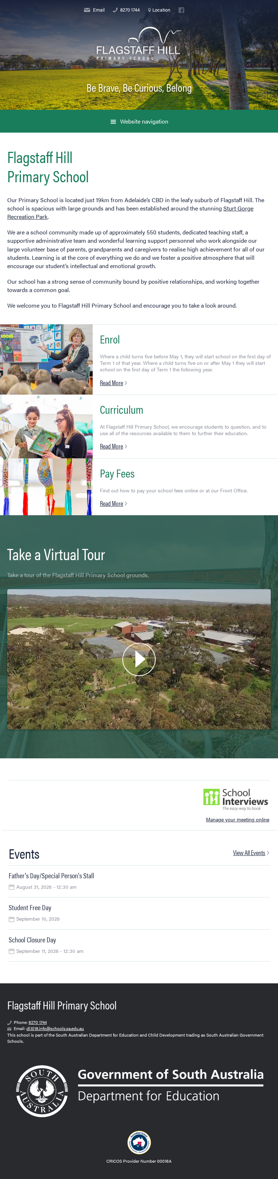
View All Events (249, 852)
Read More (111, 382)
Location (161, 10)
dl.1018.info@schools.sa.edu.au (55, 1028)
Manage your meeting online (237, 819)
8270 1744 (129, 10)
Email (98, 10)
